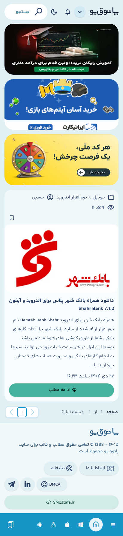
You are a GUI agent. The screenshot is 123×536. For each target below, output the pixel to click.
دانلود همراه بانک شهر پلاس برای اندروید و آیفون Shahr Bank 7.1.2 (61, 304)
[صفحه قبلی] (32, 412)
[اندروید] (40, 525)
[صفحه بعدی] (11, 412)
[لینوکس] (53, 525)
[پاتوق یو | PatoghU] (104, 11)
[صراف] (61, 159)
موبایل (99, 197)
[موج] (61, 49)
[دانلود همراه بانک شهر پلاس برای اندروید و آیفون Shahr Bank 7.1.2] (61, 258)
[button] (22, 412)
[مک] (67, 525)
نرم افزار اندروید (71, 197)
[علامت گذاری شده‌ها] (10, 525)
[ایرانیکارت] (61, 104)
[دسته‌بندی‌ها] (80, 12)
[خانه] (96, 525)
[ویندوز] (81, 525)
